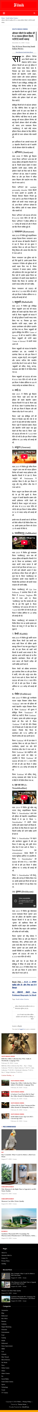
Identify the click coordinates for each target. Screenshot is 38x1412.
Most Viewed (5, 1357)
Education (4, 1329)
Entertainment (5, 1332)
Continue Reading (6, 1075)
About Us (4, 1252)
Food (2, 1335)
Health (3, 1340)
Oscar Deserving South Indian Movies (24, 52)
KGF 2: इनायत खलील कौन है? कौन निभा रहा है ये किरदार (24, 985)
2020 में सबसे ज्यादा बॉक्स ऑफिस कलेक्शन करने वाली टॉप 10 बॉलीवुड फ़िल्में (24, 1017)
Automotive (4, 1310)
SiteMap (3, 1263)
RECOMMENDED (9, 1127)
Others (3, 1370)
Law (2, 1351)
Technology (4, 1387)
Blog (2, 1313)
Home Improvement (7, 1186)
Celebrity (4, 1324)
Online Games (5, 1368)
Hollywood (4, 1343)
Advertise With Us (6, 1255)
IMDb (3, 1349)
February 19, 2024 (7, 1063)
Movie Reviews (5, 1359)
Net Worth (4, 1362)
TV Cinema (4, 1392)
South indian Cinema (22, 999)
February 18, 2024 (16, 1087)
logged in (22, 1029)
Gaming (3, 1338)
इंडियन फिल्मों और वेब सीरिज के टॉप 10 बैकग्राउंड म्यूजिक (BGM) (24, 1007)
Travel (3, 1390)
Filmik (19, 1401)
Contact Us (4, 1258)
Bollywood (4, 1316)
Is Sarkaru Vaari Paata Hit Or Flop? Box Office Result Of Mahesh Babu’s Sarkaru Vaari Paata (22, 1096)
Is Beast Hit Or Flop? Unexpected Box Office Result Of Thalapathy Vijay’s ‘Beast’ (23, 1107)
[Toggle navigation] (3, 13)
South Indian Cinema (20, 29)
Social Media (5, 1379)
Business (4, 1231)
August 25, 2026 (6, 1193)
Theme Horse (22, 1404)
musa (27, 43)
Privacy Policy (5, 1261)
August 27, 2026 (6, 1159)
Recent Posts (7, 1270)
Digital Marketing (6, 1327)
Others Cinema (5, 1373)
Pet (2, 1152)
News (2, 1365)
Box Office (4, 1318)
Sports (3, 1384)
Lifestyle (3, 1354)
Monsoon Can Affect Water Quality (12, 1201)
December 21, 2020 (18, 43)
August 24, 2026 (6, 1238)
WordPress (25, 1407)
